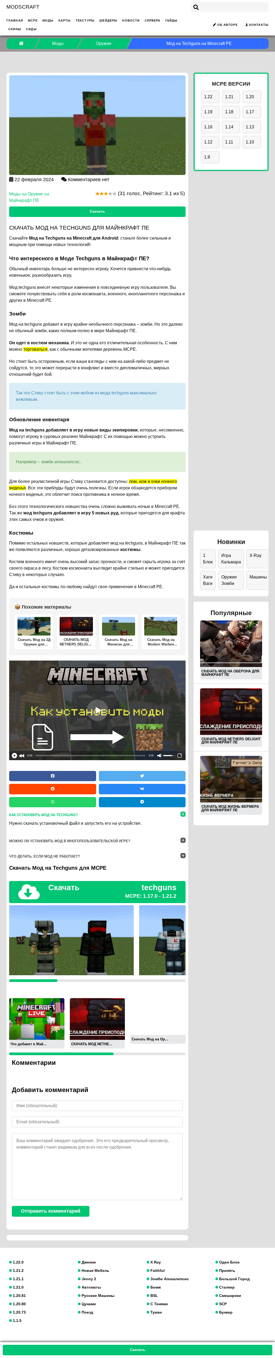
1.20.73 (19, 1312)
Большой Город (234, 1279)
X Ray (155, 1262)
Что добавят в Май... (28, 1044)
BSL (153, 1295)
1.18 (229, 112)
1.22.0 (18, 1262)
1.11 (229, 142)
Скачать (97, 211)
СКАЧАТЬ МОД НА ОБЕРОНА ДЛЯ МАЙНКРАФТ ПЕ (230, 673)
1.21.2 (18, 1270)
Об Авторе (227, 24)
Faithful (157, 1270)
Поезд (87, 1312)
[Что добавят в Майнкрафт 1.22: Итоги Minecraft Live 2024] (36, 1018)
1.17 (250, 112)
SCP (222, 1304)
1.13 (250, 127)
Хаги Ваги (207, 580)
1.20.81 (19, 1295)
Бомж (155, 1287)
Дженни (88, 1262)
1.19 (208, 112)
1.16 (208, 127)
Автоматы (91, 1287)
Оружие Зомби (229, 580)
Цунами (88, 1304)
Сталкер (226, 1287)
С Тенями (158, 1304)
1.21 (229, 96)
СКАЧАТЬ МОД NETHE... (91, 1044)
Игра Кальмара (231, 558)
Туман (155, 1312)
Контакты (259, 24)
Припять (226, 1270)
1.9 (207, 157)
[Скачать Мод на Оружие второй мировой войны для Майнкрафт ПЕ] (158, 1016)
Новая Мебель (95, 1270)
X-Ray (255, 555)
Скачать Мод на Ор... (150, 1039)
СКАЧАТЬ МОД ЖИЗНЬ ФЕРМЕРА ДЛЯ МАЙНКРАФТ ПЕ (230, 808)
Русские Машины (97, 1295)
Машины (258, 577)
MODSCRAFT (22, 7)
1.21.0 (18, 1287)
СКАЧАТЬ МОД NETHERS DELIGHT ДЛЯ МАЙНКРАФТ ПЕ (230, 741)
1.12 (208, 142)
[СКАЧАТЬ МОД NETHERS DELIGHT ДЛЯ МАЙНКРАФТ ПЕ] (97, 1018)
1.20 (250, 96)
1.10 (250, 142)
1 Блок (208, 558)
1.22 (208, 96)
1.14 (229, 127)
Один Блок (229, 1262)
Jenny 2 (88, 1279)
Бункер (225, 1312)
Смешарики (229, 1295)
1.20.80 (19, 1304)
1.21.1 (18, 1279)
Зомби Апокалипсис (169, 1279)
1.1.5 (16, 1320)
